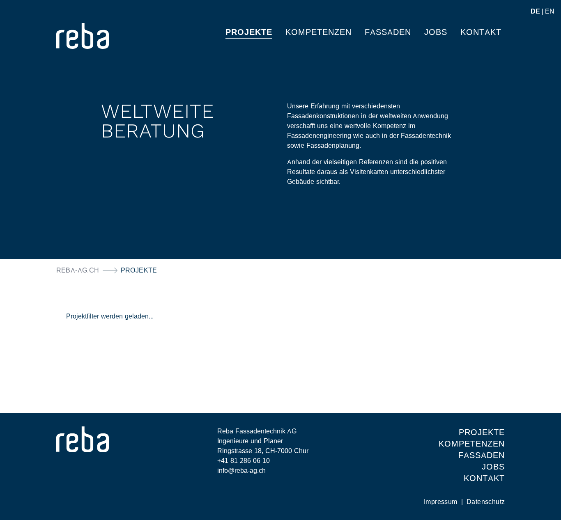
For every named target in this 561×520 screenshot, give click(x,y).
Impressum (442, 502)
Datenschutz (486, 502)
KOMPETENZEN (472, 444)
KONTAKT (484, 478)
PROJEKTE (248, 32)
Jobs (435, 32)
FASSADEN (481, 455)
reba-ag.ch (77, 270)
